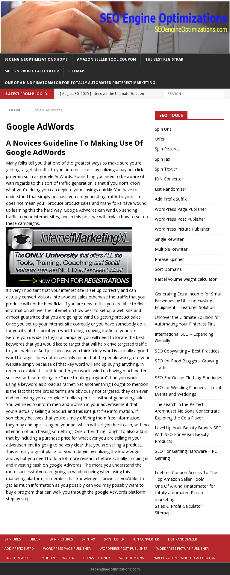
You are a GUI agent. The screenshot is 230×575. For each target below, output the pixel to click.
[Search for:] (194, 93)
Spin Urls (163, 129)
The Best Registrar (164, 59)
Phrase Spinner (169, 259)
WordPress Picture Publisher (182, 229)
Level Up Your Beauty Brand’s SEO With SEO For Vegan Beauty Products (188, 434)
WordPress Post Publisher (180, 219)
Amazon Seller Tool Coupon (106, 59)
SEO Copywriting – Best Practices (187, 351)
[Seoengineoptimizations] (115, 50)
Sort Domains (168, 269)
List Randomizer (170, 189)
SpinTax (162, 159)
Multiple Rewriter (171, 249)
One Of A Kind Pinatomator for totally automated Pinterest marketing (80, 82)
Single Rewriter (169, 239)
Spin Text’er (166, 169)
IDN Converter (169, 179)
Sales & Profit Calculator (32, 71)
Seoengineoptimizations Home (36, 59)
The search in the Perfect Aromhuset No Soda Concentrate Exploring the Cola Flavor (187, 411)
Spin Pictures (167, 149)
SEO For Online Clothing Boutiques (188, 377)
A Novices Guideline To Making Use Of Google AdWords (74, 147)
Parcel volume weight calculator (186, 279)
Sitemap (76, 71)
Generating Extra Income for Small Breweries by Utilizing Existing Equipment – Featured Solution (188, 300)
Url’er (160, 139)
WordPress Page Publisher (180, 209)
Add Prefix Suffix (171, 199)
